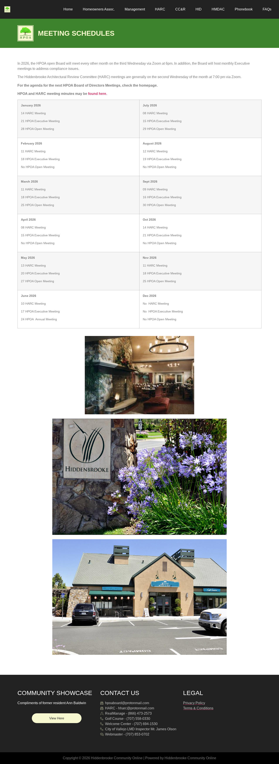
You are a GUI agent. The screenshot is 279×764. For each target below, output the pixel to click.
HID (199, 9)
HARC (160, 9)
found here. (97, 94)
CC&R (180, 9)
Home (68, 9)
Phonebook (244, 9)
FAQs (267, 9)
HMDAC (218, 9)
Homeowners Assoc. (99, 9)
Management (135, 9)
